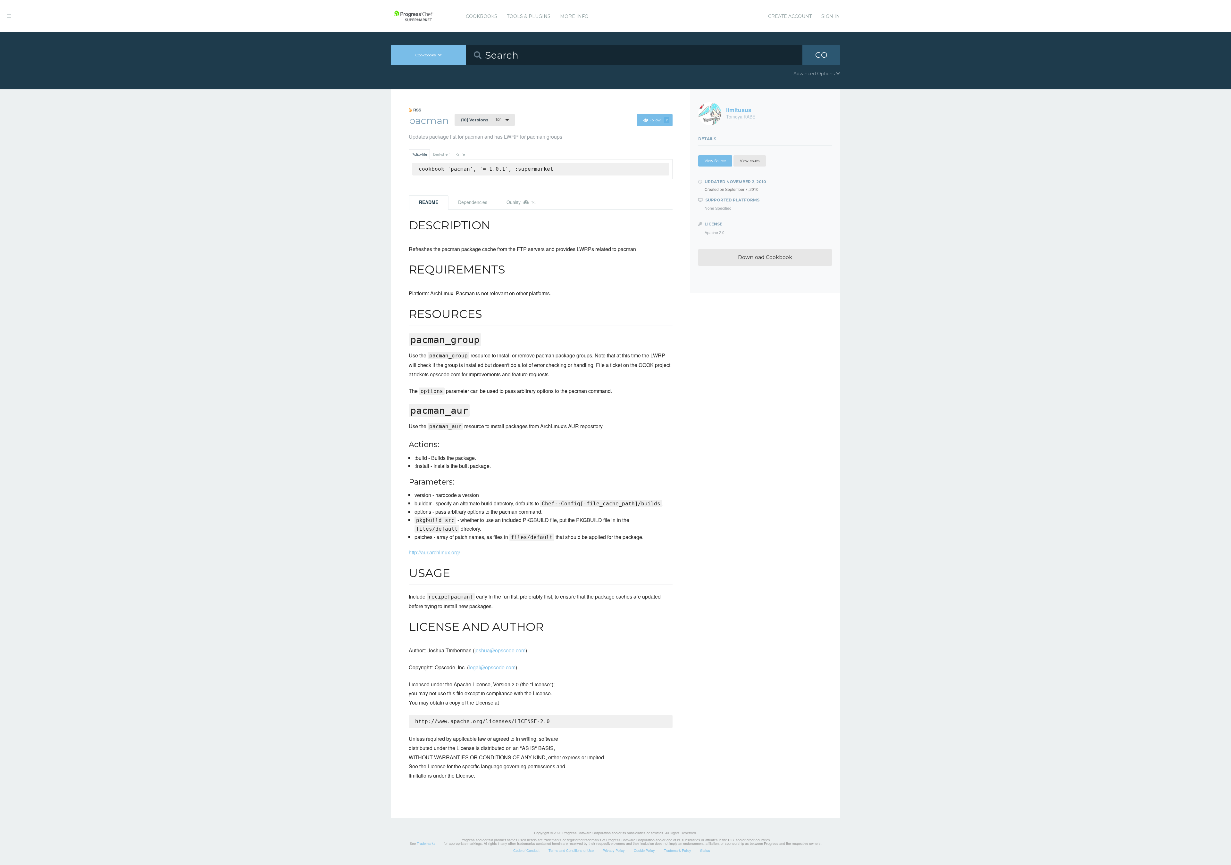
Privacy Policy (614, 850)
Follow (658, 120)
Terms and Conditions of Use (571, 850)
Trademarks (426, 843)
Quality (521, 202)
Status (705, 850)
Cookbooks (481, 16)
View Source (715, 161)
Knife (460, 154)
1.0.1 (481, 119)
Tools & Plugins (528, 16)
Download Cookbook (765, 257)
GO (821, 55)
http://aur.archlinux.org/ (434, 552)
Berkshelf (441, 154)
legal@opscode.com (492, 667)
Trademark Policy (677, 850)
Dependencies (472, 202)
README (428, 202)
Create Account (790, 16)
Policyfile (419, 154)
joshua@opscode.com (499, 650)
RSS (416, 110)
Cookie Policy (644, 850)
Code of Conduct (526, 850)
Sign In (830, 16)
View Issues (749, 161)
